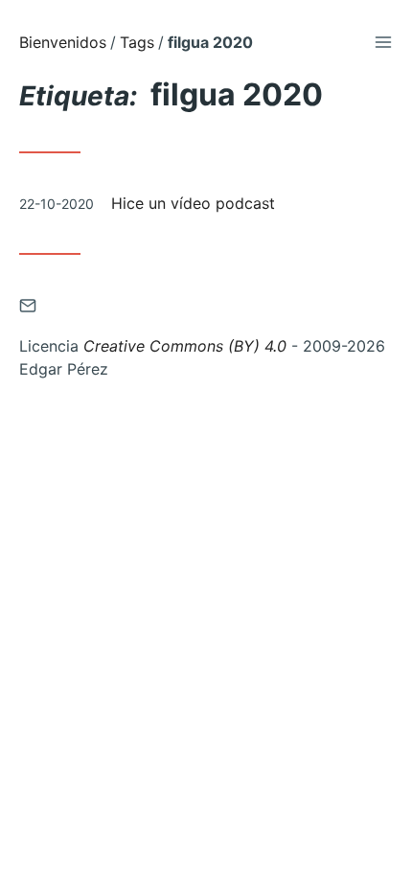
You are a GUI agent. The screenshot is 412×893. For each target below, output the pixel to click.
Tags (137, 42)
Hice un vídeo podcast (193, 203)
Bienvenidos (62, 42)
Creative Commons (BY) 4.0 (184, 345)
